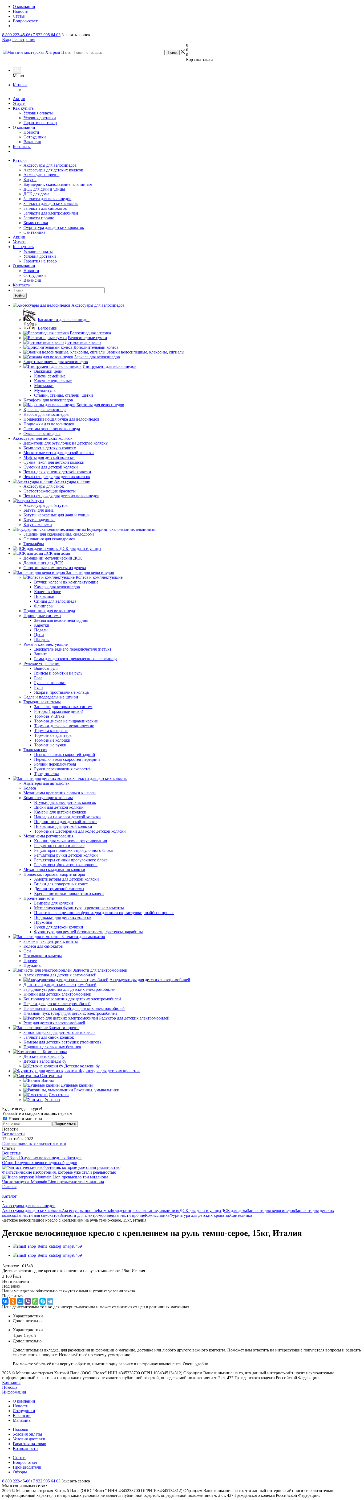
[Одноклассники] (13, 1301)
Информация (14, 1392)
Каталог (20, 85)
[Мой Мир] (20, 1301)
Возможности (25, 1448)
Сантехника (34, 232)
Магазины (22, 1420)
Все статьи (12, 1153)
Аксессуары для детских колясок (53, 170)
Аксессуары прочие (41, 174)
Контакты (22, 146)
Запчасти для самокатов (45, 208)
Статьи (19, 1457)
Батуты (30, 179)
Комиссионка (35, 222)
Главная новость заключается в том (34, 1143)
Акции (19, 98)
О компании (24, 127)
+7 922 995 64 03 (45, 34)
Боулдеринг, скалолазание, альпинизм (57, 184)
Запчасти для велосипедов (47, 198)
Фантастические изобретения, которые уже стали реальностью (59, 1172)
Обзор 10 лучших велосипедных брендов (39, 1162)
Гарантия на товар (40, 122)
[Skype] (42, 1301)
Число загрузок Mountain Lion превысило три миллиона (53, 1182)
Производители (27, 1467)
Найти (20, 296)
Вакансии (32, 141)
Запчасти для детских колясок (50, 203)
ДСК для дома (36, 194)
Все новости (13, 1134)
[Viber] (28, 1301)
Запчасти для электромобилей (50, 213)
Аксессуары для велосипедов (50, 165)
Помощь (9, 1387)
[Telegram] (50, 1301)
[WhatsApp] (35, 1301)
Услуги (19, 103)
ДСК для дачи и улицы (44, 189)
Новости (31, 132)
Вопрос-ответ (25, 1462)
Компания (11, 1382)
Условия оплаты (38, 113)
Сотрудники (34, 137)
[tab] (187, 1316)
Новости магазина (24, 1118)
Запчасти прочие (38, 218)
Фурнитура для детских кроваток (53, 227)
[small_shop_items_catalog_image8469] (47, 1246)
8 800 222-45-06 (16, 34)
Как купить (23, 108)
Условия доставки (39, 118)
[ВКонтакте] (5, 1301)
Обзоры (20, 1472)
